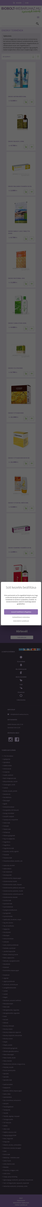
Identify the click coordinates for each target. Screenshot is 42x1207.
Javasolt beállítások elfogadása (21, 612)
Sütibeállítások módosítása (21, 617)
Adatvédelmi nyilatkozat (21, 621)
